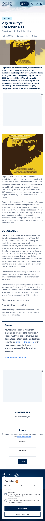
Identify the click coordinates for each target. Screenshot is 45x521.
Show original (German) (15, 357)
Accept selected (22, 514)
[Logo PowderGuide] (7, 4)
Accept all (22, 508)
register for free (24, 436)
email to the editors (25, 342)
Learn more (8, 489)
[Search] (36, 4)
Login (22, 461)
